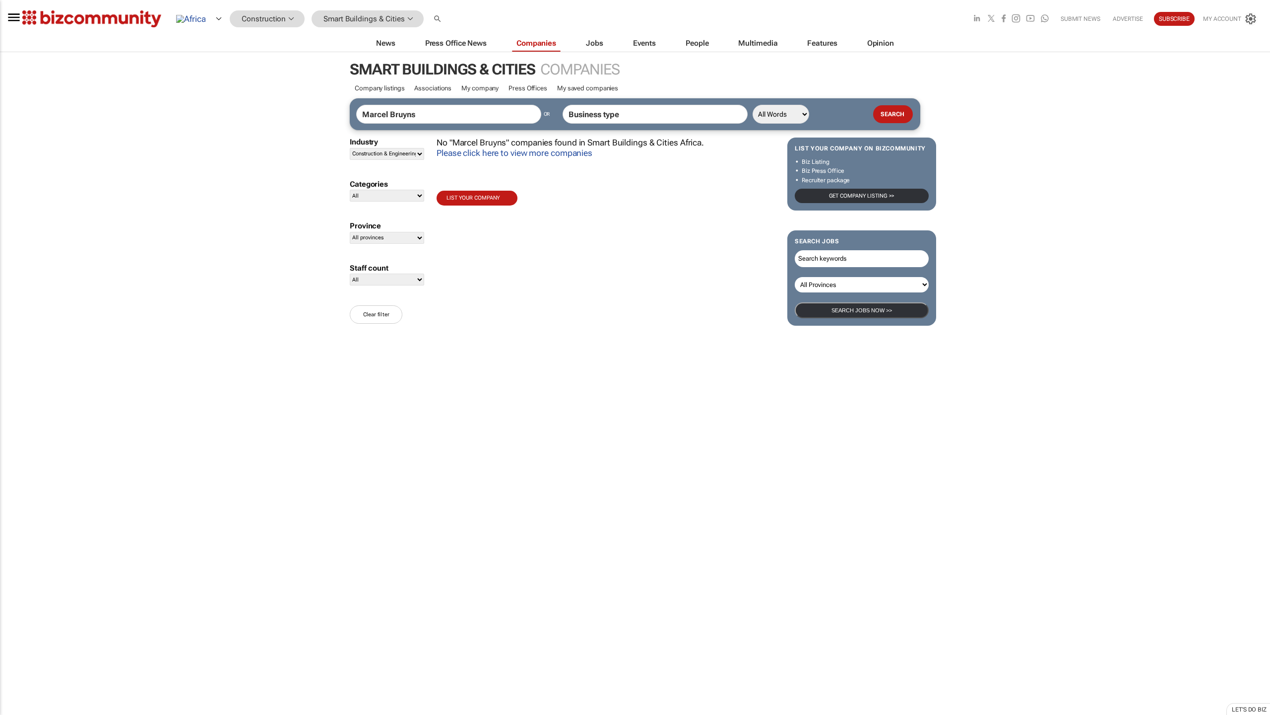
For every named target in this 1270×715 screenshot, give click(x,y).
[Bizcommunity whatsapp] (1045, 19)
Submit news (1080, 18)
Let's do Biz (1249, 709)
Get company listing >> (862, 196)
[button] (438, 19)
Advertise (1128, 18)
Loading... (19, 464)
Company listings (379, 88)
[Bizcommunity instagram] (1016, 19)
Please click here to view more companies (514, 153)
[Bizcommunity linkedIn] (977, 19)
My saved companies (587, 88)
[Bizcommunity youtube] (1030, 19)
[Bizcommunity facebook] (1004, 19)
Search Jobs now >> (861, 310)
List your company (473, 198)
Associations (432, 88)
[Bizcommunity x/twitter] (991, 19)
